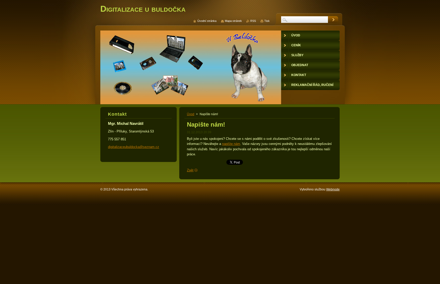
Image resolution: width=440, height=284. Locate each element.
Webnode (333, 189)
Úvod (190, 114)
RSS (253, 20)
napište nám (231, 144)
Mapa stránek (233, 20)
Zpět (190, 170)
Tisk (267, 20)
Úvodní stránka (206, 20)
